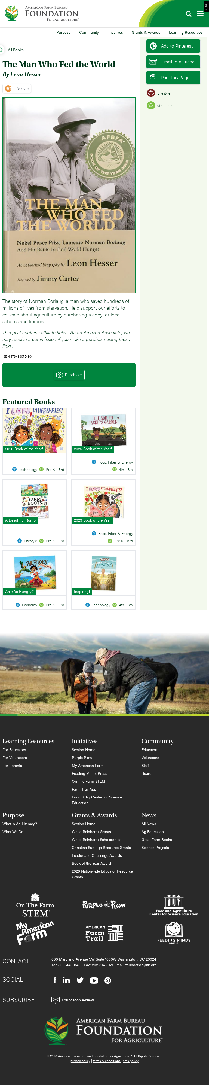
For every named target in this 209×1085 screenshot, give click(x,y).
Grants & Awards (146, 32)
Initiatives (115, 32)
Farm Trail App (84, 789)
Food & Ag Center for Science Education (97, 799)
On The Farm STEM (88, 781)
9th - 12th (165, 105)
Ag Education (153, 831)
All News (149, 823)
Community (89, 32)
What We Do (12, 831)
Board (147, 773)
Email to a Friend (178, 62)
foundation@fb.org (141, 964)
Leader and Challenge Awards (97, 855)
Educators (150, 749)
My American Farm (88, 765)
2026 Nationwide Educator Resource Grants (102, 873)
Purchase (73, 375)
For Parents (12, 765)
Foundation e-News (78, 999)
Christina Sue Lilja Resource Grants (101, 847)
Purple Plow (82, 757)
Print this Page (175, 77)
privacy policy (80, 1060)
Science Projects (155, 847)
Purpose (63, 32)
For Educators (14, 749)
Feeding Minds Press (89, 773)
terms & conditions (107, 1060)
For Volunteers (14, 757)
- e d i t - (206, 7)
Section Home (83, 749)
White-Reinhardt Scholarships (96, 839)
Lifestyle (21, 88)
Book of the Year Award (91, 863)
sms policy (131, 1060)
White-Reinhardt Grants (91, 831)
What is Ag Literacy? (19, 823)
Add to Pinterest (177, 46)
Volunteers (150, 757)
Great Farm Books (157, 839)
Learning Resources (185, 32)
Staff (145, 765)
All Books (16, 49)
